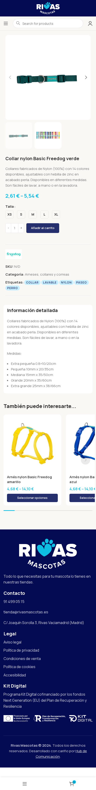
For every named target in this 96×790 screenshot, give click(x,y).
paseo (81, 282)
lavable (50, 282)
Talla (9, 206)
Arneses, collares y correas (47, 274)
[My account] (90, 23)
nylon (66, 282)
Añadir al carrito (43, 228)
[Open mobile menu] (5, 23)
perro (12, 288)
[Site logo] (48, 7)
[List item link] (48, 642)
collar (32, 282)
